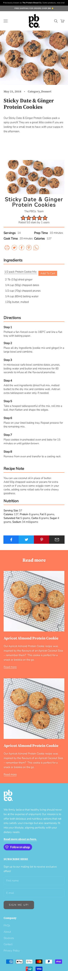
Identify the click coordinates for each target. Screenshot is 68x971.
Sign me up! (19, 905)
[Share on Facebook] (11, 540)
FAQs (7, 925)
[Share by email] (56, 540)
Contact (8, 944)
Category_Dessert (39, 91)
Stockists (9, 938)
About (7, 932)
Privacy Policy (12, 950)
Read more (10, 667)
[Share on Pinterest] (41, 540)
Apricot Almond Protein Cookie (31, 638)
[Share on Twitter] (26, 540)
